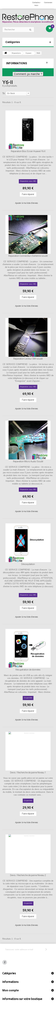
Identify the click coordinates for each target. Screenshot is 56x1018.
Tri (3, 93)
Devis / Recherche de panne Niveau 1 (28, 772)
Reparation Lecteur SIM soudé (28, 358)
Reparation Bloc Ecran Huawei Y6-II (28, 151)
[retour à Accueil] (6, 53)
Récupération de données (28, 669)
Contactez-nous (36, 4)
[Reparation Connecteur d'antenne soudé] (28, 234)
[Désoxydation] (28, 542)
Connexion (48, 3)
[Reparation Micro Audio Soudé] (28, 440)
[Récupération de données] (28, 648)
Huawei (28, 53)
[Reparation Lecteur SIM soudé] (28, 337)
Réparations (16, 53)
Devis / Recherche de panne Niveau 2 (28, 875)
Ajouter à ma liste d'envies (26, 203)
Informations (16, 63)
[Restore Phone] (28, 18)
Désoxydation (28, 564)
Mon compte (10, 990)
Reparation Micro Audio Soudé (28, 461)
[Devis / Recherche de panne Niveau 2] (28, 853)
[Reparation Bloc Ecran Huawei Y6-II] (28, 129)
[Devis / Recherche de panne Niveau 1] (28, 751)
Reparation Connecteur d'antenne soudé (28, 256)
